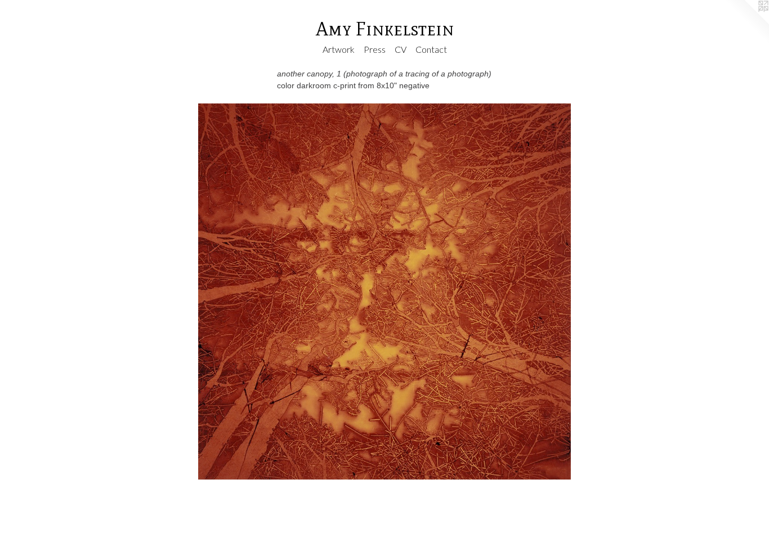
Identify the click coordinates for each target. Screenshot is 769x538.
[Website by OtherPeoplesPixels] (746, 22)
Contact (431, 49)
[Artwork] (384, 291)
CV (400, 49)
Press (375, 49)
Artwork (339, 49)
